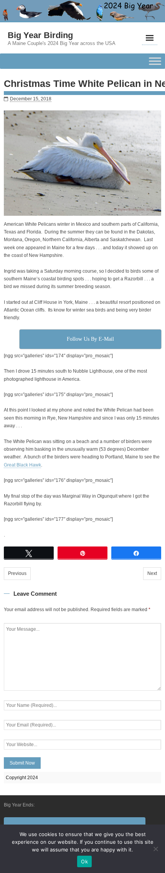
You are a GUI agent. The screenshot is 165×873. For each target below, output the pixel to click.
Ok (84, 861)
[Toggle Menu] (155, 61)
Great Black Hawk (22, 465)
